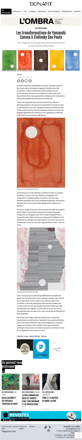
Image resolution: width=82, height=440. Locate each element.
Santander (46, 395)
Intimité (15, 426)
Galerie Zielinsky (34, 336)
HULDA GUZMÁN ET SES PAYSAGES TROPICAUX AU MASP (10, 401)
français (16, 11)
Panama (37, 392)
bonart (19, 74)
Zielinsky (44, 336)
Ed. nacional (6, 11)
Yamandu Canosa (22, 336)
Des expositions (41, 28)
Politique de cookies (23, 427)
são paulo (20, 77)
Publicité (32, 426)
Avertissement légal (7, 427)
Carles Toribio (46, 409)
